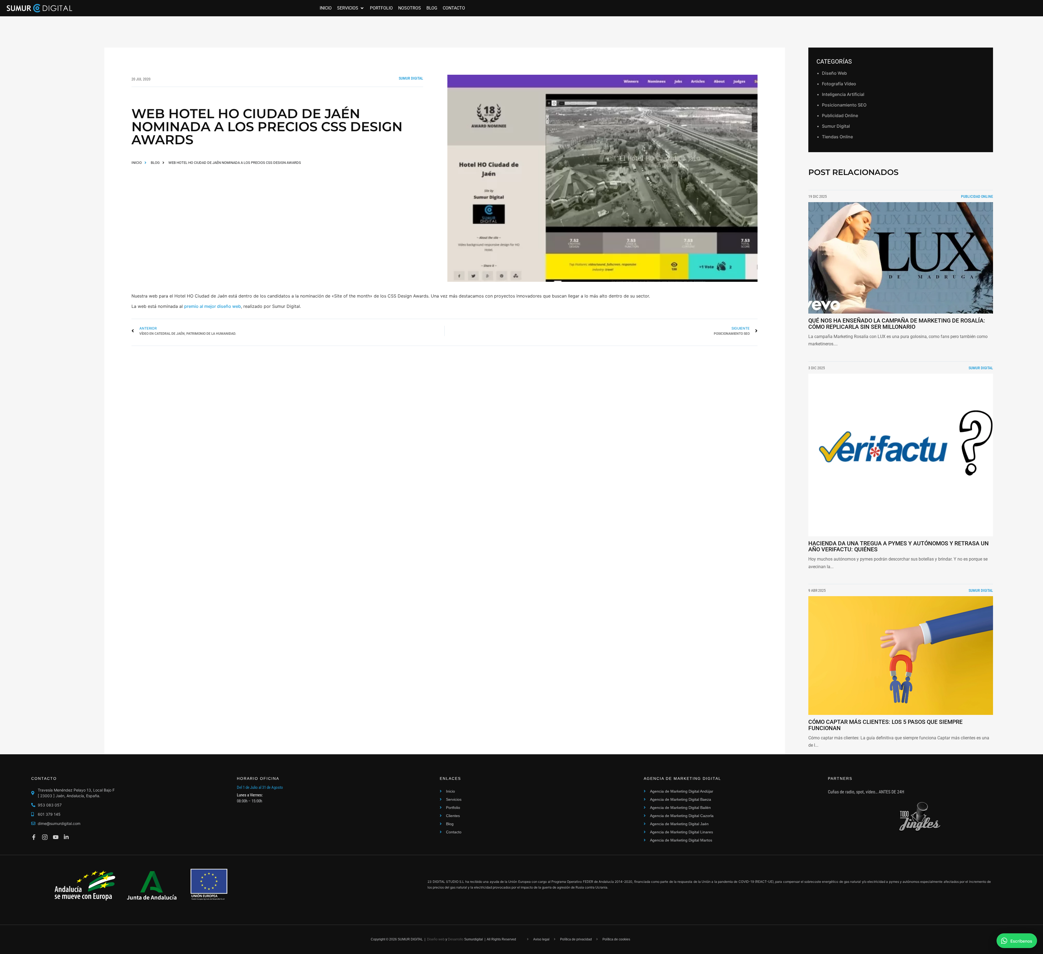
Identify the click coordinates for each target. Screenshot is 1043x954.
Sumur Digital (411, 78)
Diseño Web (834, 73)
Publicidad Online (840, 115)
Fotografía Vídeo (839, 83)
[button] (350, 8)
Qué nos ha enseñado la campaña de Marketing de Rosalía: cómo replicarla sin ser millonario (896, 323)
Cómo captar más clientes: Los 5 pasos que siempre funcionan (885, 725)
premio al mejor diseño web (212, 306)
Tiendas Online (837, 136)
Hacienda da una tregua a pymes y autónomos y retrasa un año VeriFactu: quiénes (898, 546)
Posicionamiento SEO (844, 105)
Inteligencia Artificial (843, 94)
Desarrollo (455, 939)
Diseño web (436, 939)
